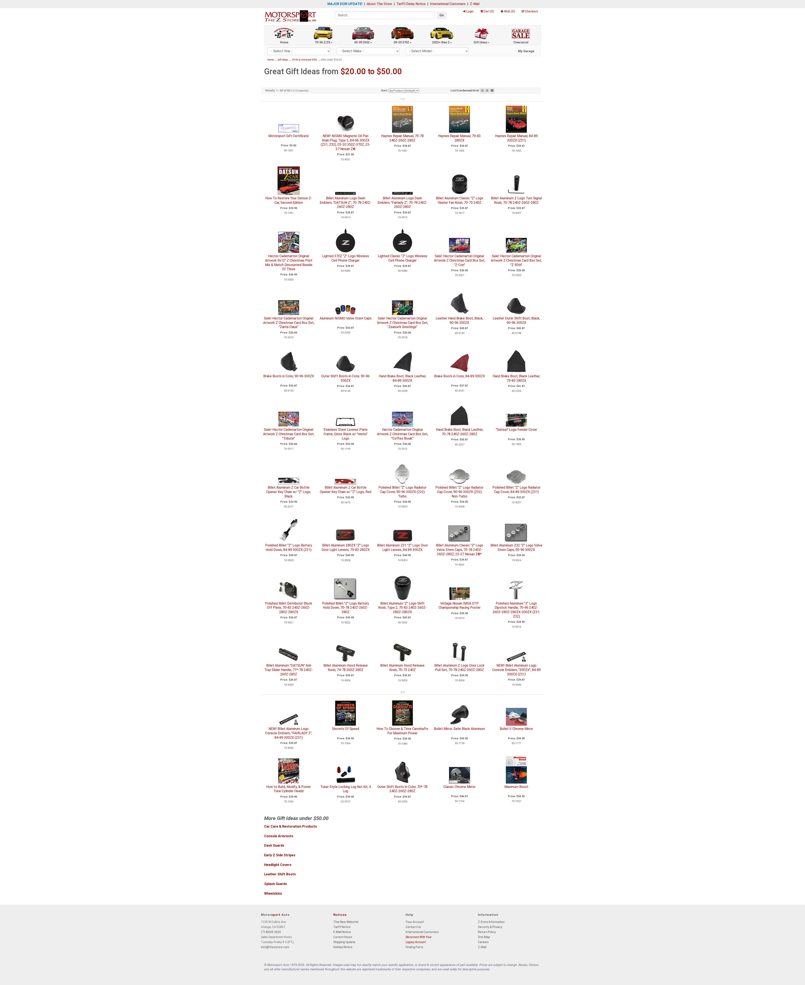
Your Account (415, 922)
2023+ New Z (441, 42)
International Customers (448, 4)
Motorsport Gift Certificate (288, 136)
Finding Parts (414, 947)
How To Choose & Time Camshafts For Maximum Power (402, 731)
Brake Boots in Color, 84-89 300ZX (459, 376)
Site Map (484, 937)
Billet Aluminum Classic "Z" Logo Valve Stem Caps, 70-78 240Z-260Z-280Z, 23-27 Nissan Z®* (459, 549)
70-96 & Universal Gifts (304, 59)
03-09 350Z (362, 42)
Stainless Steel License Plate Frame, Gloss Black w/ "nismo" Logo (345, 434)
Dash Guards (274, 845)
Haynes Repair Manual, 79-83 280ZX (459, 138)
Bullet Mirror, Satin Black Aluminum (459, 729)
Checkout (531, 11)
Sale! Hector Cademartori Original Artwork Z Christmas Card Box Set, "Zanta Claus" (288, 322)
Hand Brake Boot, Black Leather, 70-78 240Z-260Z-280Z (459, 432)
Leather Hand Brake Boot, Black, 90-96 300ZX (459, 320)
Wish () (509, 11)
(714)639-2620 (271, 932)
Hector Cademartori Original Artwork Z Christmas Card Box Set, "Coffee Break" (402, 434)
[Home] (290, 16)
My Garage (526, 51)
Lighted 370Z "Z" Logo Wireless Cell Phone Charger (345, 258)
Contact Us (413, 927)
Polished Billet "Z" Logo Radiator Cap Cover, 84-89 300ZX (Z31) (516, 489)
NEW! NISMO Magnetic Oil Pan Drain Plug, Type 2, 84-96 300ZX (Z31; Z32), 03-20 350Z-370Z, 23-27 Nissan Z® (345, 142)
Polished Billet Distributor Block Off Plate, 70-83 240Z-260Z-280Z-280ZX (288, 607)
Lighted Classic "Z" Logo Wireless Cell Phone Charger (402, 258)
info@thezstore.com (275, 947)
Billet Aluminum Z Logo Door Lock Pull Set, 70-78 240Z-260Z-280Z (459, 667)
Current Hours (342, 937)
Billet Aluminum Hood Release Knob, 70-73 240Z (402, 667)
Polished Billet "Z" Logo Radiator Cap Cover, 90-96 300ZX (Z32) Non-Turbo (459, 491)
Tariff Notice (342, 927)
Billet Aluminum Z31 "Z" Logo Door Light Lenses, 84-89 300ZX (402, 547)
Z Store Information (491, 922)
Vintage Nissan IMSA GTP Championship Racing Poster (459, 605)
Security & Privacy (490, 927)
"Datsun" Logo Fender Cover (516, 430)
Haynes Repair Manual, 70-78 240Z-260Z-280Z (402, 138)
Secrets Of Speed (345, 729)
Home (284, 42)
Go (441, 15)
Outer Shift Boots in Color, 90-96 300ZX (345, 378)
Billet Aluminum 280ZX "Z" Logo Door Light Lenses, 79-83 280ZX (346, 547)
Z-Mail (474, 4)
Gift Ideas (480, 42)
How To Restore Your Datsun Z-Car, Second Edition (288, 200)
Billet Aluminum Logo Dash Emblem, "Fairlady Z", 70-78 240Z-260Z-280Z (402, 202)
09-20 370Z (401, 42)
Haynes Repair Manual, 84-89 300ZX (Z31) (516, 138)
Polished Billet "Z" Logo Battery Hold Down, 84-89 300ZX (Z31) (288, 547)
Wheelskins (273, 893)
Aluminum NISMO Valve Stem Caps (345, 318)
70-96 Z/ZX (322, 42)
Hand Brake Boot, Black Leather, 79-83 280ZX (516, 378)
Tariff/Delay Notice (411, 4)
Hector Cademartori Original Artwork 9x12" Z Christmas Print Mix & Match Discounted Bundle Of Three (288, 262)
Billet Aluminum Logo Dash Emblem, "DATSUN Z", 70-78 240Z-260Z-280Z (345, 202)
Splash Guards (275, 884)
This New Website (345, 922)
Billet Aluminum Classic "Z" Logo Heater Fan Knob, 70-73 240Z (459, 200)
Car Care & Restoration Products (290, 826)
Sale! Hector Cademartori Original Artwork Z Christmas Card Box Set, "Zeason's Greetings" (402, 322)
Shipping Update (344, 942)
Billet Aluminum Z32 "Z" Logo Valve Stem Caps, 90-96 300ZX (516, 547)
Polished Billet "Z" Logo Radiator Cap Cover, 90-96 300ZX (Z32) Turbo (402, 491)
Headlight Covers (277, 865)
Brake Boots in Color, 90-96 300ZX (288, 376)
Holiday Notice (342, 947)
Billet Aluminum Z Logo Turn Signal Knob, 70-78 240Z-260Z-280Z (516, 200)
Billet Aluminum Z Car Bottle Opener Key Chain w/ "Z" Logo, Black (288, 491)
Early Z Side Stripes (279, 855)
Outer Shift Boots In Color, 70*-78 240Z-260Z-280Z (402, 789)
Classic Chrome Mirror (459, 787)
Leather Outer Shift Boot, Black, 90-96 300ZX (516, 320)
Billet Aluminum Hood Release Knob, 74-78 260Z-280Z (345, 667)
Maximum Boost (516, 787)
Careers (483, 942)
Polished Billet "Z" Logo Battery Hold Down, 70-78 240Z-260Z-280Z (345, 607)
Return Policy (487, 932)
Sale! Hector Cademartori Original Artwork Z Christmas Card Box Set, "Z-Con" (459, 260)
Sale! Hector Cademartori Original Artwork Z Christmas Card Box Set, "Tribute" (288, 434)
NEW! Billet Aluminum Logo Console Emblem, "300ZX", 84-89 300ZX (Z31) (516, 669)
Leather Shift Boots (280, 874)
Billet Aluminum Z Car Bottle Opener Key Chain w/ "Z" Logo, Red (345, 489)
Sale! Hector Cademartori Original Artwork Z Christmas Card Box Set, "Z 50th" (516, 260)
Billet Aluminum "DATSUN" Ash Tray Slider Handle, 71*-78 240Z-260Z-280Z (288, 669)
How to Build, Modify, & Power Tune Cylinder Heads (288, 789)
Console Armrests (278, 836)
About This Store (379, 4)
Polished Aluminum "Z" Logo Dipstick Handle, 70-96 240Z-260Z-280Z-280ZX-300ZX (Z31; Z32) (516, 609)
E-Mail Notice (342, 932)
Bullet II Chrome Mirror (516, 729)
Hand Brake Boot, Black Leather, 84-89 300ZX (402, 378)
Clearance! (520, 42)
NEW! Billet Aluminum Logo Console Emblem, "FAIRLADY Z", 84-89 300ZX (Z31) (288, 733)
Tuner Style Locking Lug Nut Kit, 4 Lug (345, 789)
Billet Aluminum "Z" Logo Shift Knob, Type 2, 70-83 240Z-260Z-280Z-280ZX (402, 607)
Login (470, 11)
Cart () (489, 11)
